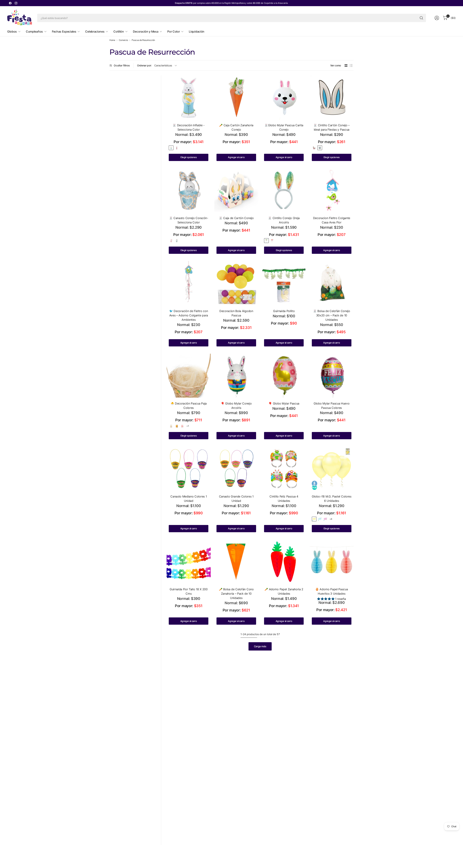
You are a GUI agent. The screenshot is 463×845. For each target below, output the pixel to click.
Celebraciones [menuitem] (94, 31)
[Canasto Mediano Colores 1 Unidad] (189, 468)
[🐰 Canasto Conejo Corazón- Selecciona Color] (189, 190)
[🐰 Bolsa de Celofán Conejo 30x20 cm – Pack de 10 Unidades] (332, 283)
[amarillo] (176, 426)
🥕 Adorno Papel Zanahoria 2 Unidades (283, 591)
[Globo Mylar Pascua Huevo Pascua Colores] (332, 376)
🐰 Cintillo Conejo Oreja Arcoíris (284, 220)
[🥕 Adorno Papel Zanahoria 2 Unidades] (284, 561)
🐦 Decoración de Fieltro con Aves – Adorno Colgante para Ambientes (188, 315)
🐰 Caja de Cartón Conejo (236, 218)
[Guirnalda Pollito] (284, 283)
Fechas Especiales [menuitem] (64, 31)
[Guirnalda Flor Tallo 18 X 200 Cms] (189, 561)
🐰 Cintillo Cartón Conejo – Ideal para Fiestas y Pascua (331, 127)
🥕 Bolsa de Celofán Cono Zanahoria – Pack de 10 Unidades (236, 593)
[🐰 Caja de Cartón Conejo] (236, 190)
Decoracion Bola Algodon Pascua (236, 313)
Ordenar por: (144, 65)
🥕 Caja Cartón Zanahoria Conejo (236, 127)
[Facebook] (10, 3)
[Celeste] (171, 147)
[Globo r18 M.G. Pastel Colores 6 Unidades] (332, 468)
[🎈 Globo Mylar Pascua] (284, 376)
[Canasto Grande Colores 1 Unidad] (236, 468)
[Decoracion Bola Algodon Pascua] (236, 283)
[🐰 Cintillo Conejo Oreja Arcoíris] (284, 190)
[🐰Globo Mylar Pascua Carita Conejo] (284, 97)
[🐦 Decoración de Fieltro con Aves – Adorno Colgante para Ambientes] (189, 283)
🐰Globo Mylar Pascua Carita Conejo (283, 127)
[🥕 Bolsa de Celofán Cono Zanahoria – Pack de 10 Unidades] (236, 561)
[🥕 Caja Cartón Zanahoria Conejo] (236, 97)
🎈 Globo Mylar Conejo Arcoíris (236, 406)
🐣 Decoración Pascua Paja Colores (189, 406)
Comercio (123, 40)
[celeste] (319, 147)
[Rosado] (176, 147)
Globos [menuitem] (12, 31)
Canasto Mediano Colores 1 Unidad (188, 499)
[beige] (171, 426)
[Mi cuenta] (437, 18)
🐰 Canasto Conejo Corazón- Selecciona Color (188, 220)
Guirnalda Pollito (284, 311)
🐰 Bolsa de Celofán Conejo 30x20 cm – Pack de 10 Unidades (331, 315)
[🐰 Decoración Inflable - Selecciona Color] (189, 97)
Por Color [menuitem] (173, 31)
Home (112, 40)
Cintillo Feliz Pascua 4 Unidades (283, 499)
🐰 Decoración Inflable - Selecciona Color (189, 127)
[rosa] (314, 147)
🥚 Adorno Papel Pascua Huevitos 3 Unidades (331, 591)
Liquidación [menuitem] (196, 31)
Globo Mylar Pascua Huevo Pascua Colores (331, 406)
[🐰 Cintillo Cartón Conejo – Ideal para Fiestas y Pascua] (332, 97)
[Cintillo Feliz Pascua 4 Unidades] (284, 468)
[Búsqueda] (421, 18)
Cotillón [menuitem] (118, 31)
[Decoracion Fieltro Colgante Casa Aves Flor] (332, 190)
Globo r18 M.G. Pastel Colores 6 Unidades (331, 499)
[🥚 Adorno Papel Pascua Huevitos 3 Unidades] (332, 561)
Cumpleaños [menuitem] (34, 31)
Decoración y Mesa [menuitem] (145, 31)
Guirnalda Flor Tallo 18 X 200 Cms (189, 591)
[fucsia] (325, 519)
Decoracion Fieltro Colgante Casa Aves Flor (331, 220)
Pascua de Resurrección (143, 40)
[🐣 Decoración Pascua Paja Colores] (189, 376)
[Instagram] (16, 3)
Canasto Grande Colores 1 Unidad (236, 499)
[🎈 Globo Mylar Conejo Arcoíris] (236, 376)
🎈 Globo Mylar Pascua (283, 403)
